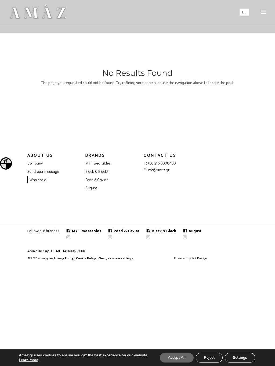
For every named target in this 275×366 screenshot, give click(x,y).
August (91, 187)
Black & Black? (96, 171)
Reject (209, 357)
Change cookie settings (115, 258)
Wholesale (38, 179)
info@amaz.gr (158, 169)
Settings (240, 357)
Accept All (177, 357)
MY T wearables (98, 163)
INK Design (199, 258)
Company (35, 163)
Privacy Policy (63, 258)
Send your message (43, 171)
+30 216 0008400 (162, 163)
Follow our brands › (43, 231)
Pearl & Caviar (96, 179)
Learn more (28, 360)
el (244, 12)
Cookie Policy (86, 258)
